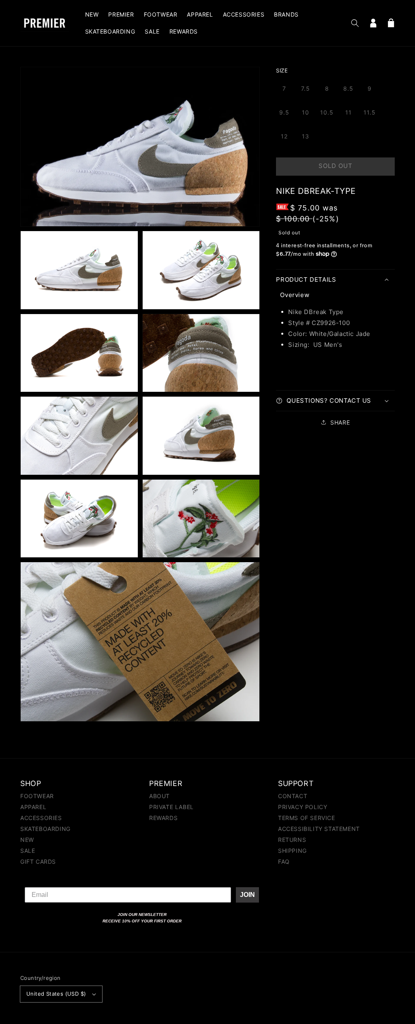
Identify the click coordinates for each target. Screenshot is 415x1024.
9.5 (284, 112)
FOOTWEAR (37, 796)
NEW (27, 839)
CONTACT (292, 796)
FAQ (284, 861)
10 (305, 112)
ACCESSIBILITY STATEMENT (319, 828)
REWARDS (163, 817)
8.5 (348, 88)
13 (305, 136)
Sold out (336, 166)
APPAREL (33, 806)
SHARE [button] (340, 422)
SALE (27, 850)
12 (284, 136)
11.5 (370, 112)
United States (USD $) (56, 993)
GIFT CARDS (38, 861)
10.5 (327, 112)
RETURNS (292, 839)
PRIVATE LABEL (171, 806)
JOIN (247, 894)
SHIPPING (292, 850)
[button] (355, 23)
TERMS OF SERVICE (306, 817)
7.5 (305, 88)
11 (348, 112)
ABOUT (159, 796)
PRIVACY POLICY (302, 806)
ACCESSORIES (41, 817)
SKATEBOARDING (45, 828)
